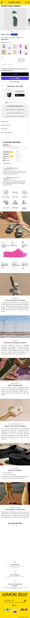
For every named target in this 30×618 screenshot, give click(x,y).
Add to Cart (20, 95)
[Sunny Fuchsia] (20, 48)
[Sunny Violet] (20, 54)
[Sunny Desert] (15, 54)
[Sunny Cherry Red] (26, 54)
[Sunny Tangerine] (9, 54)
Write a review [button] (15, 147)
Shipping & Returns (7, 132)
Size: (2, 57)
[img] (10, 168)
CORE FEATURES (5, 125)
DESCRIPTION (4, 121)
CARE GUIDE (4, 128)
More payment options (15, 81)
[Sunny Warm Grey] (26, 48)
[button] (6, 152)
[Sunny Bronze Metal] (9, 48)
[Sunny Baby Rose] (4, 54)
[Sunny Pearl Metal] (15, 48)
